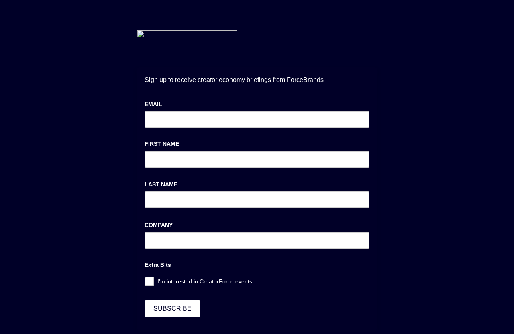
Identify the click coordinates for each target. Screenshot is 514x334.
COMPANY (161, 224)
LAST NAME (163, 183)
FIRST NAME (162, 144)
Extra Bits (158, 265)
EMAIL (156, 103)
